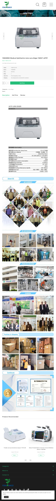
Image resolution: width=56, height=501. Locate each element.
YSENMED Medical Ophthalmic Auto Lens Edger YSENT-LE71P (36, 15)
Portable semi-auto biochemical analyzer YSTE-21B (15, 447)
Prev (4, 36)
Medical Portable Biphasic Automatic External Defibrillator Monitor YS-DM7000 (41, 448)
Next (52, 36)
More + (14, 455)
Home (8, 15)
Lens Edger (20, 15)
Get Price (22, 83)
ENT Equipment (14, 15)
